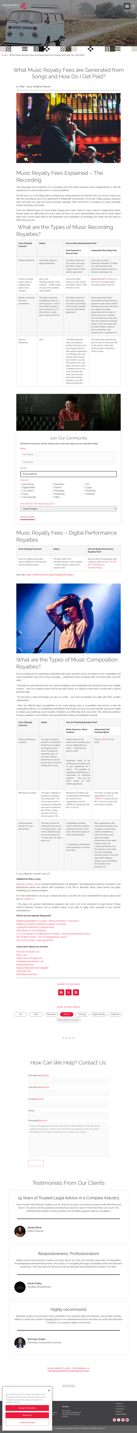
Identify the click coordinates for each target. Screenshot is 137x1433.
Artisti (106, 562)
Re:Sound (95, 282)
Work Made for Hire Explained (31, 930)
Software (90, 494)
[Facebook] (114, 1419)
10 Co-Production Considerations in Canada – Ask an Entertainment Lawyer (53, 933)
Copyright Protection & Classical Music (35, 927)
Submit (36, 1163)
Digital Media (29, 487)
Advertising (28, 484)
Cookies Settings (120, 1414)
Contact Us (28, 899)
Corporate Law (23, 971)
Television (51, 1014)
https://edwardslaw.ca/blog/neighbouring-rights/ (50, 574)
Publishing (59, 494)
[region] (27, 1408)
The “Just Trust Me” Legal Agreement (34, 940)
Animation (59, 484)
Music (25, 494)
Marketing (59, 491)
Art (87, 484)
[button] (127, 6)
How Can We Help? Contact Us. (68, 1062)
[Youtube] (127, 1419)
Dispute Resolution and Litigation (32, 968)
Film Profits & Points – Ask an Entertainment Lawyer (41, 937)
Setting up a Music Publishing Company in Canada (41, 924)
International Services (26, 974)
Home (4, 55)
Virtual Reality (29, 497)
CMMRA (97, 798)
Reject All (27, 1415)
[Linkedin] (123, 1419)
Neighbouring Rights (26, 921)
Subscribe (27, 517)
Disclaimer (119, 1411)
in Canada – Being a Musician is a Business (57, 921)
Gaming (82, 1014)
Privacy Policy (120, 1409)
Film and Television (25, 951)
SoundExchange (95, 567)
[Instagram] (118, 1419)
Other (57, 497)
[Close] (49, 1390)
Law (37, 951)
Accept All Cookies (27, 1408)
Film (36, 1014)
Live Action (28, 491)
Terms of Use (120, 1406)
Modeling (90, 491)
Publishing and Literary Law (29, 961)
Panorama (110, 279)
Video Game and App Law (29, 958)
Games (57, 487)
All (20, 1014)
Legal (89, 487)
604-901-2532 (66, 1410)
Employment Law (25, 964)
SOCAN (105, 739)
